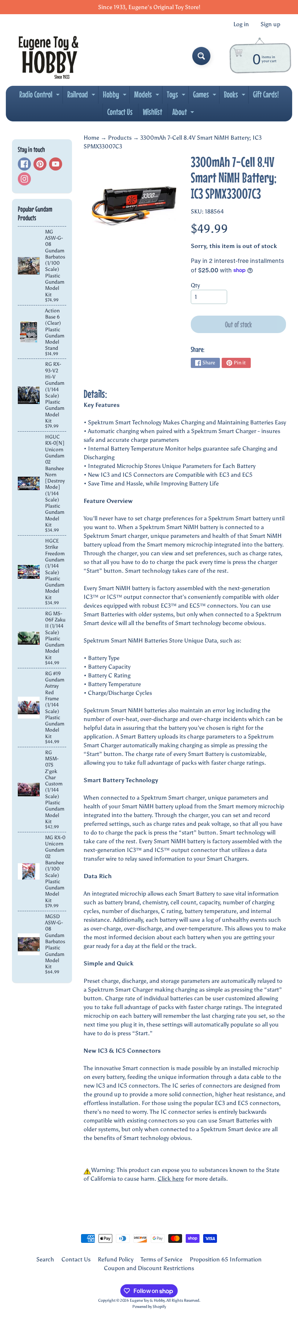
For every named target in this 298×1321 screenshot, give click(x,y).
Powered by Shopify (149, 1306)
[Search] (201, 56)
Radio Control (40, 96)
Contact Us (120, 112)
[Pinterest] (40, 164)
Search (45, 1259)
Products (120, 137)
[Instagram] (24, 178)
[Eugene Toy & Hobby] (48, 56)
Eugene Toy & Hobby (147, 1300)
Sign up (270, 24)
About (184, 114)
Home (91, 137)
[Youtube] (55, 164)
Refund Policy (115, 1259)
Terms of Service (161, 1259)
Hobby (115, 96)
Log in (241, 24)
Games (205, 96)
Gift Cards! (266, 94)
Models (147, 96)
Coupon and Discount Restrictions (149, 1268)
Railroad (82, 96)
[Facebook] (24, 164)
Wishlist (152, 112)
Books (235, 96)
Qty (195, 285)
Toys (177, 96)
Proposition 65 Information (226, 1259)
